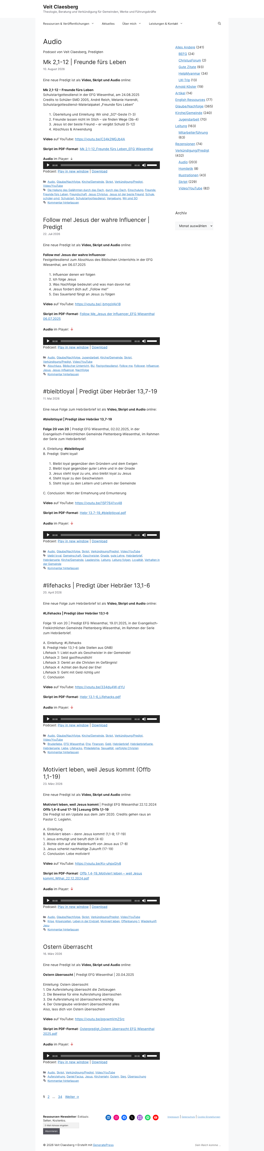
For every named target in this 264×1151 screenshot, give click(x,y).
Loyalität (137, 559)
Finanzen (98, 743)
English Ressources (190, 100)
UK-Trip (184, 80)
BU (93, 365)
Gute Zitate (187, 67)
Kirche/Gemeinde (93, 181)
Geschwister (91, 555)
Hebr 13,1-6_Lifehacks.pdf (100, 697)
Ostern (114, 1076)
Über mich (129, 23)
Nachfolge (82, 370)
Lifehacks (76, 748)
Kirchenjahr (101, 1076)
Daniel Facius (75, 1076)
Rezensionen (185, 144)
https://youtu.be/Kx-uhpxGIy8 (98, 863)
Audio (51, 181)
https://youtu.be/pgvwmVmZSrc (99, 1019)
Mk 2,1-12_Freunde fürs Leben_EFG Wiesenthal (116, 149)
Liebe (64, 748)
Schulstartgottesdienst (90, 198)
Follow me (126, 365)
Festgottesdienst (107, 365)
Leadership (92, 559)
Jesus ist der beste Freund (126, 194)
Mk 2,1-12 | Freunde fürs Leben (84, 61)
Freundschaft (78, 194)
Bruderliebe (55, 743)
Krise (51, 921)
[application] (101, 165)
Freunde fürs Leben (55, 194)
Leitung (106, 559)
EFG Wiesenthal (74, 743)
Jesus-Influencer (63, 370)
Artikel (180, 93)
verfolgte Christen (127, 748)
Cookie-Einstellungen (209, 1117)
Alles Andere (185, 47)
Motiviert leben (110, 921)
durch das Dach (116, 190)
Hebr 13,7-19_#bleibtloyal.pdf (103, 513)
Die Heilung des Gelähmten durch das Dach (76, 190)
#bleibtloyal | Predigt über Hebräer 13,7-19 (100, 391)
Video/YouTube (53, 185)
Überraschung (137, 1076)
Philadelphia (92, 748)
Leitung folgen (121, 559)
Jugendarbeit (90, 357)
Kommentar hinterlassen (63, 202)
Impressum (173, 1117)
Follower (139, 365)
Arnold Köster (185, 87)
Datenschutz (188, 1117)
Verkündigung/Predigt (129, 181)
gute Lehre (117, 555)
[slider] (152, 164)
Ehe (88, 743)
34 (60, 1097)
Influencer (152, 365)
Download (99, 171)
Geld (108, 743)
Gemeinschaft (72, 555)
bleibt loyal (54, 555)
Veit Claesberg (60, 7)
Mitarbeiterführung (193, 132)
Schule (149, 194)
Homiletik (186, 169)
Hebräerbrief (134, 555)
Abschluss (54, 365)
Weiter (72, 1097)
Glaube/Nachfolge (68, 181)
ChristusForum (190, 60)
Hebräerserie (51, 559)
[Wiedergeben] (48, 165)
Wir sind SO (130, 198)
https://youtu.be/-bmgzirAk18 (98, 304)
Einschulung (135, 190)
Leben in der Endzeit (86, 921)
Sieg (123, 1076)
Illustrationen (188, 175)
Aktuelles (108, 23)
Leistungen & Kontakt (163, 23)
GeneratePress (103, 1145)
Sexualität (107, 748)
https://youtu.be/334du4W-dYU (100, 687)
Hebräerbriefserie (141, 743)
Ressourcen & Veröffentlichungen (66, 23)
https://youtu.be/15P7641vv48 (98, 503)
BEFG (183, 54)
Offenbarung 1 (130, 921)
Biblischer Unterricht (76, 365)
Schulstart (67, 198)
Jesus (47, 370)
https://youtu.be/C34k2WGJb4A (100, 139)
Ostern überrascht (68, 946)
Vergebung (114, 198)
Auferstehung (56, 1076)
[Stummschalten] (144, 165)
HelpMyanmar (189, 73)
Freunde (150, 190)
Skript (109, 181)
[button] (219, 24)
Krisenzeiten (63, 921)
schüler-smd (51, 198)
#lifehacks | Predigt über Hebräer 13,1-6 (96, 585)
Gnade (104, 555)
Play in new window (73, 171)
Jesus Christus (98, 194)
